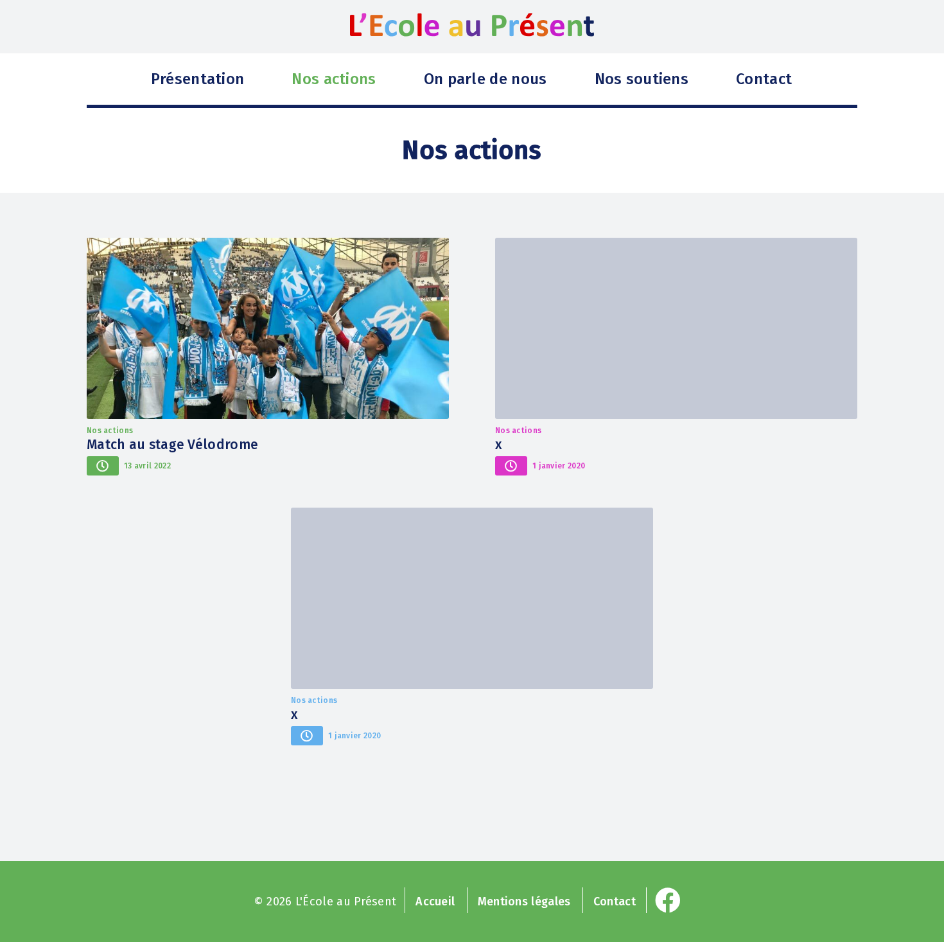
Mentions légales (524, 901)
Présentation (198, 79)
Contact (764, 79)
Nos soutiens (642, 79)
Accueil (435, 901)
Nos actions (334, 79)
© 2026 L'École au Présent (325, 901)
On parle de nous (485, 79)
